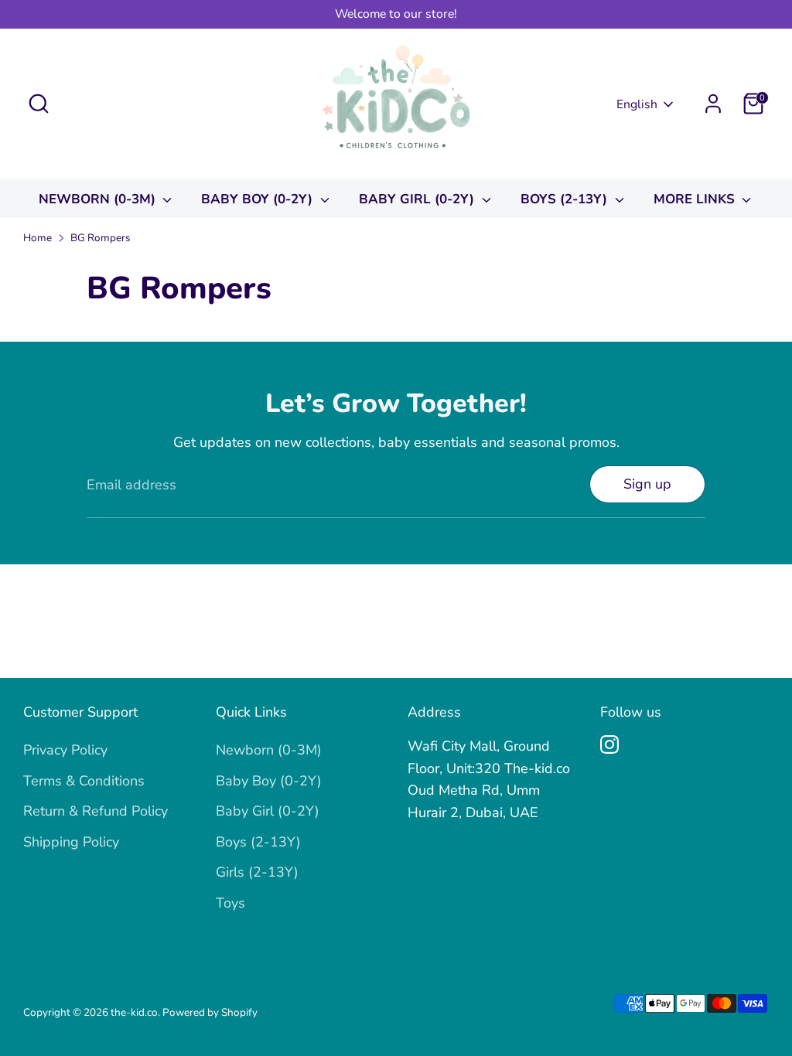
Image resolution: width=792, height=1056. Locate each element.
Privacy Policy (65, 750)
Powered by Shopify (210, 1012)
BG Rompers (100, 237)
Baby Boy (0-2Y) (258, 199)
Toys (230, 903)
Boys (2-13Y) (566, 199)
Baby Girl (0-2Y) (418, 199)
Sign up (647, 484)
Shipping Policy (71, 842)
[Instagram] (609, 744)
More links (696, 199)
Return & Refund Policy (95, 811)
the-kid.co (134, 1012)
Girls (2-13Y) (257, 872)
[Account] (713, 103)
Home (37, 237)
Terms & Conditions (84, 781)
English (636, 104)
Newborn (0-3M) (99, 199)
